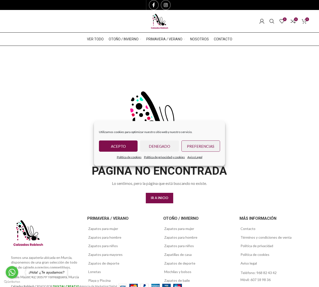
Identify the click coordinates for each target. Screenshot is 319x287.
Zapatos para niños (103, 246)
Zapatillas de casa (178, 254)
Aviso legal (248, 263)
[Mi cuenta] (262, 21)
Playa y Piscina (99, 280)
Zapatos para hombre (104, 237)
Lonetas (94, 272)
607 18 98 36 (260, 280)
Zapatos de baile (177, 280)
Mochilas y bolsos (177, 272)
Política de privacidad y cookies (164, 157)
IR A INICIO (159, 198)
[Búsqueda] (272, 21)
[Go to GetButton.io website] (12, 282)
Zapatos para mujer (103, 228)
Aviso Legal (194, 157)
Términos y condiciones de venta (266, 237)
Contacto (247, 228)
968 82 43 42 (266, 273)
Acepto (118, 146)
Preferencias (200, 146)
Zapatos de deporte (103, 263)
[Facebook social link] (154, 5)
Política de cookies (129, 157)
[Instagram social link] (166, 5)
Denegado (159, 146)
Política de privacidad (256, 246)
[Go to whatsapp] (12, 272)
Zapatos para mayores (105, 254)
